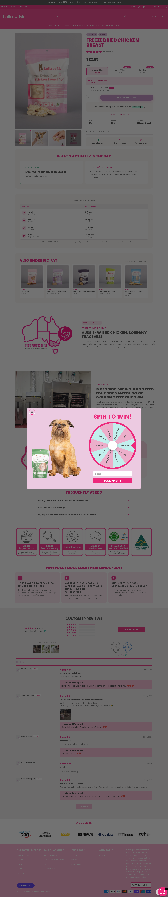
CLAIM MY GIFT (112, 480)
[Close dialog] (32, 412)
